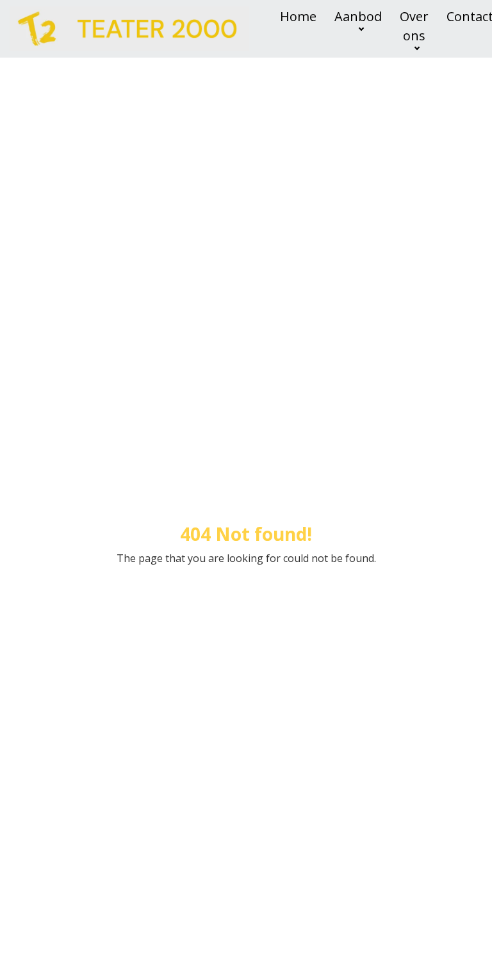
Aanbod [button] (358, 16)
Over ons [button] (414, 26)
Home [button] (298, 16)
